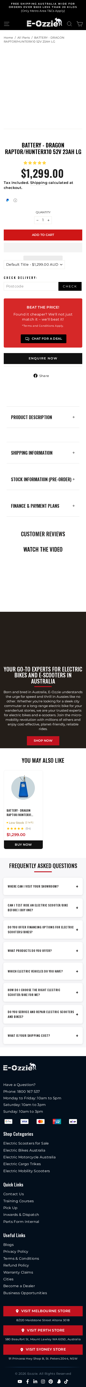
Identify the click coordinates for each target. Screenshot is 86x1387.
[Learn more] (15, 200)
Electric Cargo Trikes (22, 1164)
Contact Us (13, 1194)
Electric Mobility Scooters (26, 1171)
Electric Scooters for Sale (26, 1143)
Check (70, 286)
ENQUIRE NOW (43, 358)
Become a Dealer (19, 1286)
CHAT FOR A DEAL (47, 339)
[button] (35, 163)
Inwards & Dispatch (21, 1215)
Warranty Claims (18, 1272)
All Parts (23, 37)
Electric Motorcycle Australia (29, 1157)
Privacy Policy (15, 1251)
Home (8, 37)
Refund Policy (16, 1265)
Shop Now (43, 741)
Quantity (43, 212)
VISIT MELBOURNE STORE (46, 1311)
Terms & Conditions (21, 1258)
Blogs (8, 1245)
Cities (8, 1279)
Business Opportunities (25, 1293)
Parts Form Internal (21, 1222)
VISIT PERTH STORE (46, 1330)
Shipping (38, 183)
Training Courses (18, 1201)
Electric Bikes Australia (24, 1150)
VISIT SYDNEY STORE (46, 1349)
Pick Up (10, 1208)
